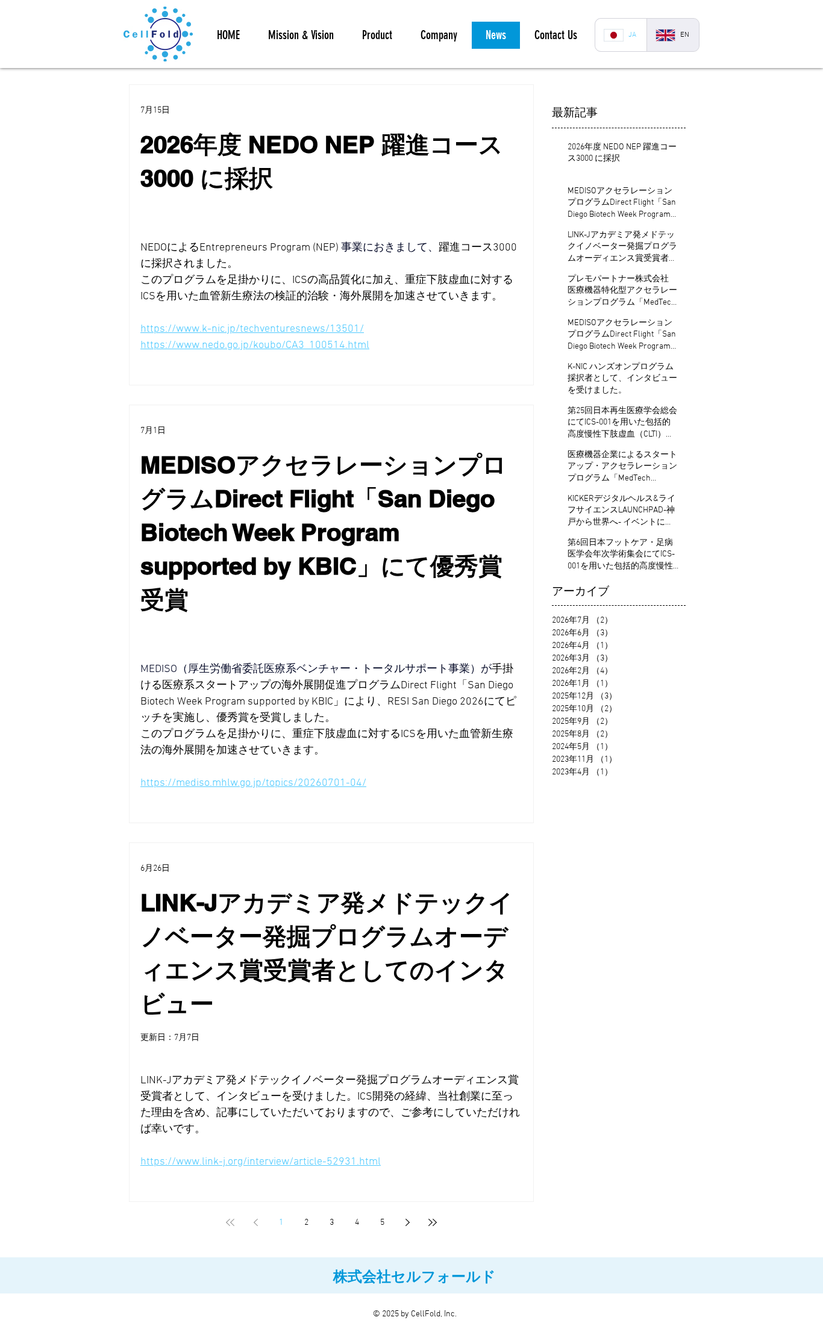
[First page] (230, 1222)
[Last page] (432, 1222)
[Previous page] (255, 1222)
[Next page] (407, 1222)
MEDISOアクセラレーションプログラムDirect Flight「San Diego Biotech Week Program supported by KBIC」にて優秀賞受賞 (323, 532)
